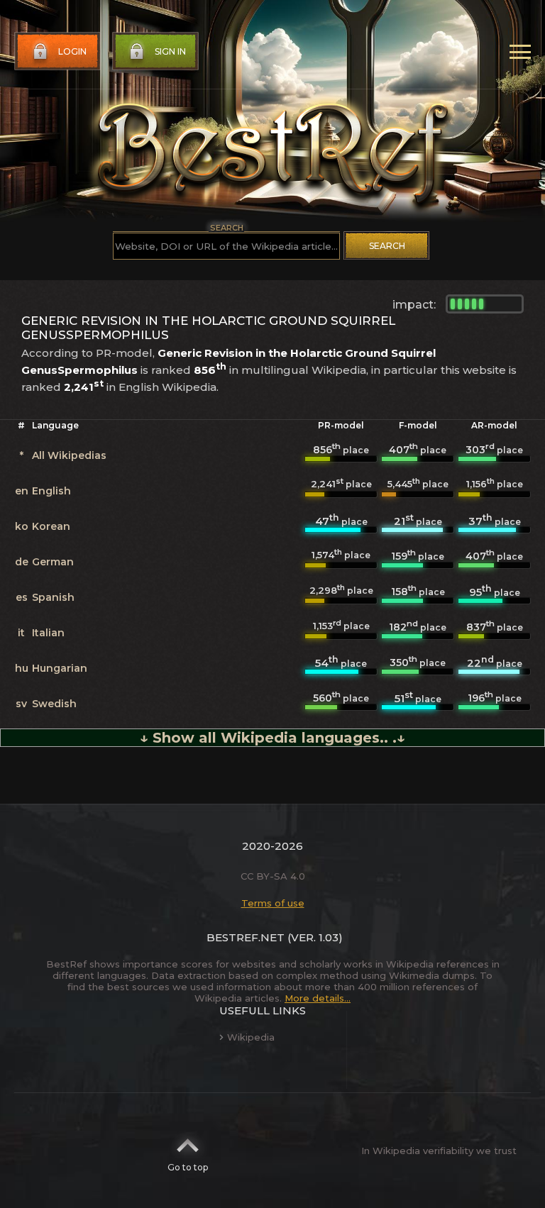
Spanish (53, 597)
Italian (48, 632)
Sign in (170, 51)
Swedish (54, 703)
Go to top (187, 1167)
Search (387, 245)
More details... (318, 998)
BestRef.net (246, 937)
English (51, 490)
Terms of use (272, 903)
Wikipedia (251, 1037)
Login (72, 51)
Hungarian (59, 668)
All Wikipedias (69, 455)
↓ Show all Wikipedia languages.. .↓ (272, 737)
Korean (51, 526)
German (53, 561)
